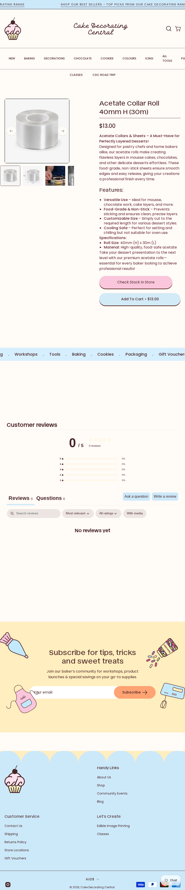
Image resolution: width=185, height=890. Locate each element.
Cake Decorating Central (98, 887)
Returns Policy (15, 842)
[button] (168, 28)
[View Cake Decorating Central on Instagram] (8, 884)
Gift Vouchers (15, 858)
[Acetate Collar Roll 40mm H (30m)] (10, 176)
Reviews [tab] (21, 498)
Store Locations (17, 850)
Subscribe (131, 692)
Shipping (11, 834)
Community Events (112, 793)
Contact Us (13, 826)
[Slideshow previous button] (6, 387)
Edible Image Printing (113, 826)
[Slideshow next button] (178, 387)
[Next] (62, 131)
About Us (104, 777)
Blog (100, 801)
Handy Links (108, 767)
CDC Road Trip (104, 75)
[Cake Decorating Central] (101, 29)
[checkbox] (134, 513)
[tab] (51, 498)
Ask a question (136, 496)
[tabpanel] (92, 544)
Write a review (165, 496)
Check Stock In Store (136, 282)
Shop (101, 785)
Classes (76, 75)
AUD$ (90, 879)
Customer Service (22, 816)
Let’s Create (109, 816)
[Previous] (11, 131)
